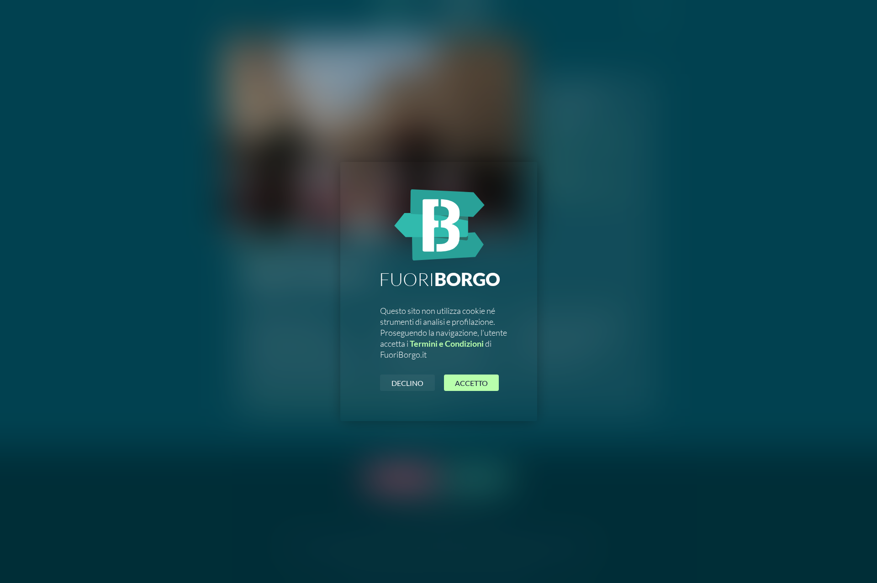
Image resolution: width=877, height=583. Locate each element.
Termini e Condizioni (447, 343)
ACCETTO (471, 383)
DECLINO (407, 383)
